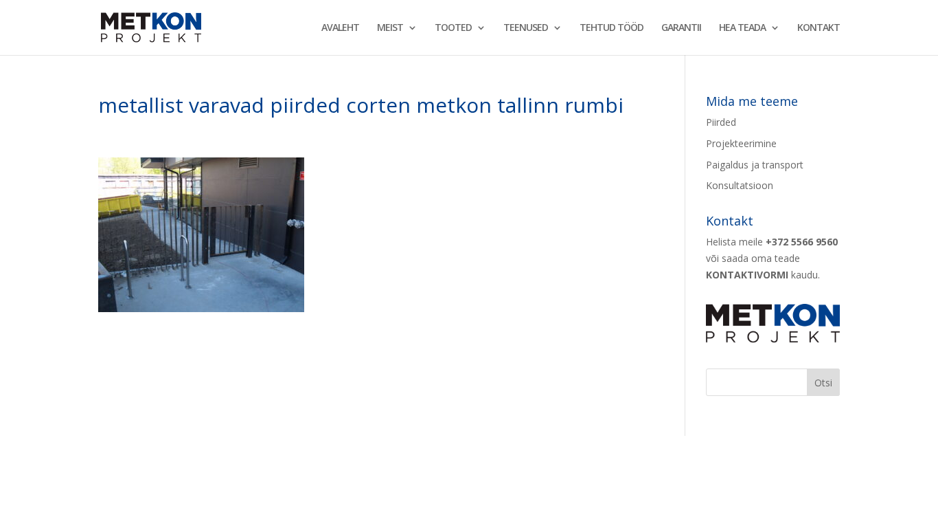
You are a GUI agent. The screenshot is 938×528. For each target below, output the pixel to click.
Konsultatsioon (739, 185)
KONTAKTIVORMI (747, 274)
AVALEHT (340, 28)
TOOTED (453, 28)
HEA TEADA (742, 28)
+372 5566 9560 (802, 241)
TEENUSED (525, 28)
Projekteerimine (741, 143)
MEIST (390, 28)
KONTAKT (818, 28)
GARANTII (681, 28)
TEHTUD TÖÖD (611, 28)
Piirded (721, 122)
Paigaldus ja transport (754, 164)
